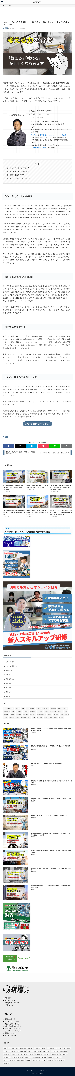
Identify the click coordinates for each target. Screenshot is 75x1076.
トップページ (30, 1070)
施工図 (49, 714)
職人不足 (39, 717)
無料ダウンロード (14, 717)
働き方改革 (7, 711)
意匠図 (12, 714)
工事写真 (39, 711)
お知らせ (10, 661)
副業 (8, 675)
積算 (29, 717)
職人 (34, 717)
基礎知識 (10, 679)
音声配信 (42, 135)
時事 (8, 692)
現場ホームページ (10, 1033)
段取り (5, 717)
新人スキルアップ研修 (12, 1021)
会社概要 (8, 998)
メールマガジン (62, 135)
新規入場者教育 (41, 714)
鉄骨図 (61, 717)
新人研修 (32, 714)
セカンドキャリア (62, 708)
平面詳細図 (53, 711)
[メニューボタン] (2, 2)
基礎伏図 (18, 711)
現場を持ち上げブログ (12, 1003)
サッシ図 (53, 708)
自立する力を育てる (17, 175)
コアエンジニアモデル (43, 708)
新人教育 (25, 714)
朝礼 (62, 714)
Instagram (51, 135)
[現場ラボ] (37, 2)
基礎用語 (25, 711)
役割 (65, 711)
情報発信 (6, 714)
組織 (8, 696)
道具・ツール (53, 717)
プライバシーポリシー (42, 1070)
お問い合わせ (9, 1005)
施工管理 (56, 714)
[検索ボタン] (73, 2)
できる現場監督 (30, 708)
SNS (23, 708)
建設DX (60, 711)
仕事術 (9, 670)
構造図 (67, 714)
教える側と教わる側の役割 (19, 171)
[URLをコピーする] (66, 446)
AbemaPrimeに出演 (38, 148)
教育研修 (18, 714)
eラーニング (10, 708)
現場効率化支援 (10, 1019)
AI (4, 708)
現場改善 (23, 717)
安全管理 (32, 711)
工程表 (46, 711)
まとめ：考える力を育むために (21, 178)
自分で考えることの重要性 (19, 168)
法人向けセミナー (10, 1035)
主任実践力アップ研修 (12, 1024)
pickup (17, 708)
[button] (8, 446)
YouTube (34, 135)
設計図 (46, 717)
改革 (9, 683)
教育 (6, 28)
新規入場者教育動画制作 (13, 1026)
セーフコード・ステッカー (13, 1031)
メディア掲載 (11, 666)
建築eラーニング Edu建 (12, 1028)
